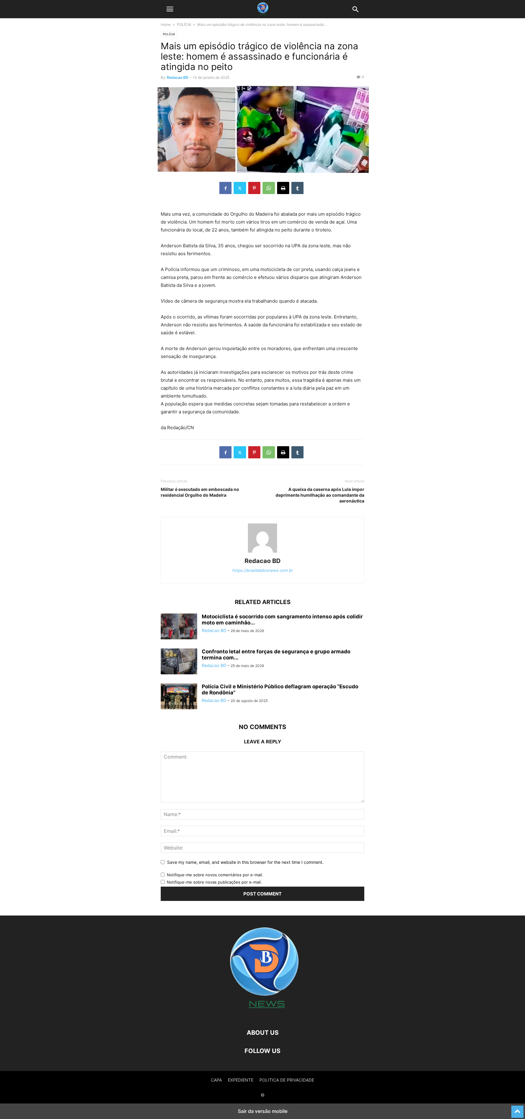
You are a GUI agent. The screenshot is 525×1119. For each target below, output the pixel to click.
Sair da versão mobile (262, 1111)
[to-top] (517, 1109)
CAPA (216, 1080)
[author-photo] (262, 552)
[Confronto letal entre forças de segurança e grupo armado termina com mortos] (179, 662)
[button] (170, 9)
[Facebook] (225, 188)
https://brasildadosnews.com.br (262, 570)
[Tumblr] (297, 188)
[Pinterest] (254, 188)
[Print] (283, 188)
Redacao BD (177, 77)
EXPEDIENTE (240, 1080)
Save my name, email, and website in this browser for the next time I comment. (245, 862)
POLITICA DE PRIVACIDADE (286, 1080)
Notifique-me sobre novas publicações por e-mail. (214, 882)
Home (166, 24)
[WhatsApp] (268, 188)
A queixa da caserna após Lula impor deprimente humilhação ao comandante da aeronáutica (320, 495)
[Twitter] (240, 188)
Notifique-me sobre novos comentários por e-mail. (215, 874)
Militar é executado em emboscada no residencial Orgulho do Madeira (200, 492)
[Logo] (262, 1014)
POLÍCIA (184, 24)
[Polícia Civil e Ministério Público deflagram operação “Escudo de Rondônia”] (179, 697)
